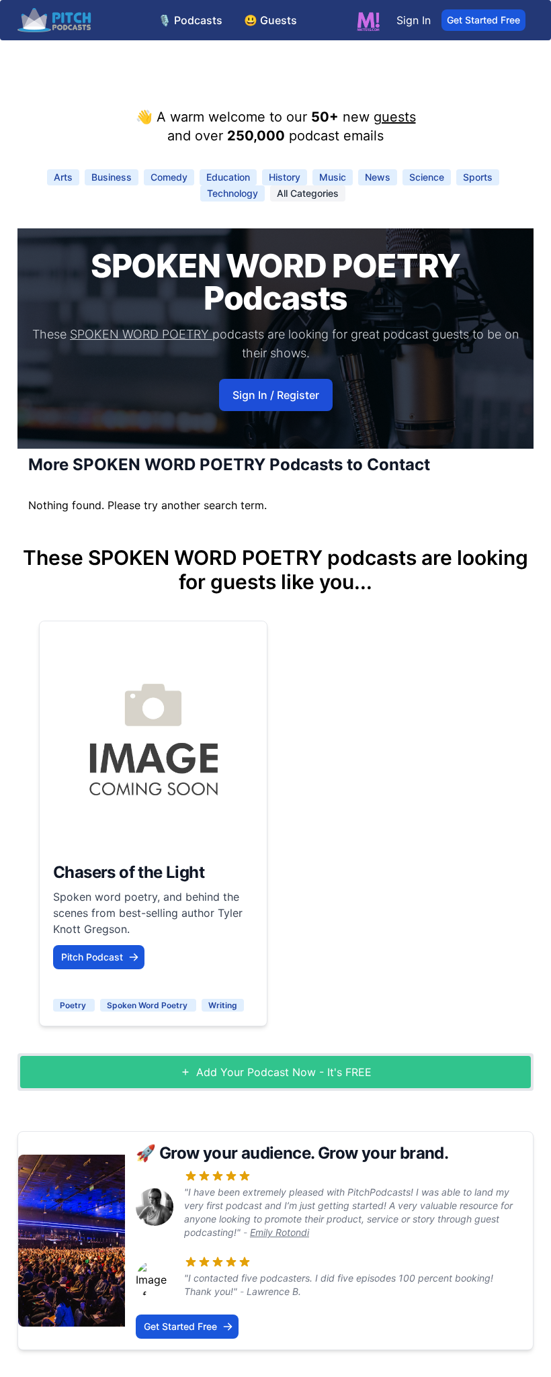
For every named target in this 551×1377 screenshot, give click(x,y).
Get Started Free (483, 20)
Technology (232, 193)
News (377, 177)
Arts (63, 177)
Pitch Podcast (92, 957)
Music (332, 177)
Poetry (74, 1005)
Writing (222, 1005)
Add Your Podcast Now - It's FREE (284, 1072)
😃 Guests (270, 20)
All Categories (308, 193)
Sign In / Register (275, 395)
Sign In (413, 20)
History (284, 177)
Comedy (169, 177)
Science (426, 177)
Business (111, 177)
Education (228, 177)
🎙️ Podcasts (190, 20)
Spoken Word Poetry (148, 1005)
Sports (478, 177)
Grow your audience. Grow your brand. (303, 1153)
